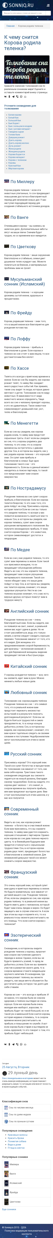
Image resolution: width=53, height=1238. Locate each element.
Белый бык (13, 117)
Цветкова (15, 1201)
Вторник (23, 1067)
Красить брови (16, 1138)
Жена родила (14, 149)
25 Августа (9, 1067)
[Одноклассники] (9, 96)
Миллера (14, 1164)
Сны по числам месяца (21, 1107)
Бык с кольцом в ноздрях (20, 126)
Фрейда (14, 1192)
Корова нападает (16, 157)
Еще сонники (9, 1209)
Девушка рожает (16, 137)
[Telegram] (13, 96)
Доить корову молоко (18, 143)
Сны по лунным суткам (21, 1121)
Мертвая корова (16, 168)
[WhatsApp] (21, 96)
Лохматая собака (17, 1141)
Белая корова (14, 115)
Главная (10, 26)
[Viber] (17, 96)
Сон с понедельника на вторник (17, 1078)
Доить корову (15, 140)
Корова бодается (16, 154)
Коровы (12, 163)
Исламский (16, 1183)
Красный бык (14, 166)
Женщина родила (16, 151)
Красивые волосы (18, 1135)
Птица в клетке (16, 1148)
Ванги (13, 1173)
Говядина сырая (16, 132)
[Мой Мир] (25, 96)
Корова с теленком (17, 160)
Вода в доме (14, 1144)
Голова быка (14, 134)
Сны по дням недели (20, 1114)
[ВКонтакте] (5, 96)
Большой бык (14, 120)
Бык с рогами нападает (19, 129)
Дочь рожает (14, 146)
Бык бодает (14, 123)
